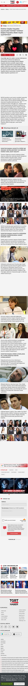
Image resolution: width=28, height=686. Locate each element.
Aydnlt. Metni (21, 618)
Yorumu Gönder (14, 533)
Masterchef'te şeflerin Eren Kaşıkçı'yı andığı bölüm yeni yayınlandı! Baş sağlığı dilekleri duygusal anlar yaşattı (17, 5)
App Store (17, 634)
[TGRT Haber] (12, 2)
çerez (2, 677)
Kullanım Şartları (22, 609)
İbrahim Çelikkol (18, 105)
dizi (8, 363)
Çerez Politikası (4, 617)
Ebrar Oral (11, 54)
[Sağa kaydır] (25, 137)
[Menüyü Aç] (4, 2)
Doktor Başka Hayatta (10, 99)
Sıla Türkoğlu (12, 103)
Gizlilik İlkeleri (22, 611)
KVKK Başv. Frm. (22, 620)
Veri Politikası (21, 617)
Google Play (6, 634)
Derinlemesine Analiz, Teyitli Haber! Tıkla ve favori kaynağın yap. (14, 465)
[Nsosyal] (26, 55)
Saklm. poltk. (3, 619)
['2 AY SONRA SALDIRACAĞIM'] (14, 486)
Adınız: (4, 501)
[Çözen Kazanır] (14, 22)
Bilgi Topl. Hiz (21, 615)
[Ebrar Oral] (2, 55)
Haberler (3, 9)
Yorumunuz (13, 508)
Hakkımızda (3, 610)
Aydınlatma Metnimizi (11, 679)
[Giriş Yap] (17, 2)
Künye (2, 612)
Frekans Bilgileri (4, 616)
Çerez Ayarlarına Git (19, 683)
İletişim (2, 614)
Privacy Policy (22, 613)
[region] (14, 679)
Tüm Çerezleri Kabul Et (7, 683)
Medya (7, 9)
